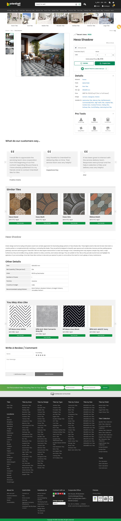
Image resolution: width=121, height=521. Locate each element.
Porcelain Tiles (57, 410)
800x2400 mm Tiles (89, 428)
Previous (6, 19)
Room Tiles (47, 10)
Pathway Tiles (26, 432)
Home (7, 30)
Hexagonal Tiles (42, 456)
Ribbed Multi (68, 217)
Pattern (97, 97)
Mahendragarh (11, 462)
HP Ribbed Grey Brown (99, 329)
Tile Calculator (103, 461)
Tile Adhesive (41, 511)
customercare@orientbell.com (81, 506)
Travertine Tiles (42, 425)
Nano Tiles (56, 449)
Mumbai (9, 420)
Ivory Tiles (71, 425)
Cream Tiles (71, 430)
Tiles (12, 30)
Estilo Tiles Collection (105, 424)
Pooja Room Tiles (27, 456)
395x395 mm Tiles (88, 414)
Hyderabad (10, 433)
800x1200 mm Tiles (88, 423)
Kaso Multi (13, 217)
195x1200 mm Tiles (88, 432)
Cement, (85, 97)
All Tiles (9, 10)
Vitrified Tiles (63, 10)
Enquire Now (106, 63)
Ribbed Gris (94, 217)
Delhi (8, 417)
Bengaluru (10, 422)
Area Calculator (103, 463)
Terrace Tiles (26, 419)
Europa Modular (103, 447)
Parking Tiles (25, 410)
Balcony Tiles (26, 423)
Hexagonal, (91, 97)
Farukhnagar (10, 482)
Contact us (25, 493)
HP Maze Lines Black (44, 329)
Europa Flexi (102, 449)
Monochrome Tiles (43, 450)
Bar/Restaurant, (106, 100)
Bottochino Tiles (42, 439)
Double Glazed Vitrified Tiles (59, 443)
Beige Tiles (71, 423)
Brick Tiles (40, 454)
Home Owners (42, 493)
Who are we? (10, 493)
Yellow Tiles (71, 428)
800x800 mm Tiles (88, 421)
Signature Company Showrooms (28, 503)
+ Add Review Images (20, 374)
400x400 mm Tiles (88, 441)
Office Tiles (25, 430)
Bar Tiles (24, 439)
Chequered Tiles (73, 414)
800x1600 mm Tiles (88, 425)
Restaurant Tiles (26, 441)
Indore (9, 448)
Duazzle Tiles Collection (105, 435)
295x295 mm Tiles (88, 434)
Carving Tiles (56, 455)
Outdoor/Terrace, (96, 105)
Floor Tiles (15, 10)
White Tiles (71, 407)
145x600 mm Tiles (88, 430)
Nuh (8, 466)
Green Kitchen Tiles (27, 470)
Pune (8, 442)
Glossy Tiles (102, 407)
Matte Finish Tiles (104, 405)
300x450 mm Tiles (88, 416)
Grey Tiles (71, 412)
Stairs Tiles (25, 454)
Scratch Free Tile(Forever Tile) (58, 439)
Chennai (9, 435)
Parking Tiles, (106, 105)
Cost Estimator (103, 468)
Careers (9, 498)
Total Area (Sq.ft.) (79, 51)
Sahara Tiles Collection (105, 430)
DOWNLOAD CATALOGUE (62, 394)
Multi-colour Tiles (73, 441)
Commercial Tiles (27, 436)
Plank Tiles (40, 461)
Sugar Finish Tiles (103, 410)
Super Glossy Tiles (104, 412)
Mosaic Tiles (41, 468)
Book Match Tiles (42, 441)
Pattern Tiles (41, 419)
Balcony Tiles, (97, 100)
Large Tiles (25, 459)
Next (115, 19)
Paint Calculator (103, 466)
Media (8, 500)
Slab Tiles (24, 461)
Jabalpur (9, 446)
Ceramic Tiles (72, 10)
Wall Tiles (22, 10)
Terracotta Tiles (72, 405)
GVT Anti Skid (26, 463)
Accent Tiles (25, 445)
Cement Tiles (41, 421)
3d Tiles (40, 405)
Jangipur (9, 428)
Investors (107, 10)
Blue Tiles (70, 416)
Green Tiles (71, 421)
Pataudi (9, 473)
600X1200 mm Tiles (89, 407)
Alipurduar (10, 426)
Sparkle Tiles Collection (105, 422)
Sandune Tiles (72, 448)
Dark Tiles (71, 436)
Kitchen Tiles (39, 10)
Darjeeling (10, 424)
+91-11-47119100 (74, 504)
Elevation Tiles (26, 412)
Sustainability (10, 502)
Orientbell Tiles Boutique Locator (29, 507)
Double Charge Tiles (58, 419)
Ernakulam (10, 457)
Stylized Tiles (41, 452)
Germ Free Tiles (57, 434)
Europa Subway (103, 451)
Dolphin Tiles (25, 474)
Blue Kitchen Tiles (27, 468)
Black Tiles (71, 410)
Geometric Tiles (42, 443)
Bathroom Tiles (30, 10)
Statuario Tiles (42, 430)
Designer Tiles (57, 412)
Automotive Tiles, (87, 100)
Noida (8, 468)
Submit (105, 388)
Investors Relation (12, 496)
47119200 (83, 504)
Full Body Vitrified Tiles (59, 430)
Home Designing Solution (42, 498)
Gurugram (10, 471)
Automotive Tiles (27, 448)
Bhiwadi (9, 475)
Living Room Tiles (27, 421)
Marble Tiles (55, 10)
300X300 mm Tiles (88, 410)
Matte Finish (85, 83)
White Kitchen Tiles (27, 465)
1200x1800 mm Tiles (89, 445)
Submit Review (49, 374)
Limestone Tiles (42, 459)
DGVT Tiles (56, 436)
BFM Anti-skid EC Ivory (72, 329)
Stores (98, 6)
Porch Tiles (25, 428)
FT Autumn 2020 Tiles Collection (105, 427)
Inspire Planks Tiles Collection (104, 444)
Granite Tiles (41, 414)
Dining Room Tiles (27, 434)
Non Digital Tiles (57, 451)
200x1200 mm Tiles (88, 419)
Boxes (97, 51)
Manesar (9, 477)
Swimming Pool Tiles (106, 107)
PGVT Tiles (56, 428)
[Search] (79, 4)
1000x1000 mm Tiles (89, 443)
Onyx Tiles (40, 434)
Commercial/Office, (88, 102)
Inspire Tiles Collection (105, 437)
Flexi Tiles (80, 10)
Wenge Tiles (71, 443)
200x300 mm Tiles (88, 436)
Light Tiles (71, 434)
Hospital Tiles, (109, 102)
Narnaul (9, 460)
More (112, 10)
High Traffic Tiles (27, 452)
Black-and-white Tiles (74, 450)
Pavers (84, 79)
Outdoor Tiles (26, 416)
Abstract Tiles (41, 448)
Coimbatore (10, 453)
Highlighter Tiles (57, 425)
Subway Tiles (87, 10)
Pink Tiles (70, 432)
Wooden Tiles (41, 407)
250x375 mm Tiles (88, 439)
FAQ (23, 496)
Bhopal (9, 444)
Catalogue (107, 6)
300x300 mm (86, 90)
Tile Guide (40, 513)
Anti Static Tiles (57, 453)
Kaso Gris (40, 217)
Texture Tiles (41, 412)
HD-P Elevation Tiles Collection (104, 440)
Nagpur (9, 451)
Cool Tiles (55, 423)
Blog (102, 10)
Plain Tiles (40, 432)
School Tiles (25, 450)
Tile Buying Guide (42, 502)
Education (40, 496)
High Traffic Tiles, (100, 102)
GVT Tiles (55, 421)
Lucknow (9, 440)
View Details (20, 223)
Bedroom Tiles (26, 414)
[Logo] (13, 4)
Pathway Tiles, (86, 107)
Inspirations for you (43, 504)
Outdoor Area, (86, 105)
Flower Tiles (41, 423)
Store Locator (26, 498)
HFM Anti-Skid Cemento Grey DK (19, 330)
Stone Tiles (41, 416)
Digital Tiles (56, 416)
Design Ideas (96, 10)
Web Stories (41, 506)
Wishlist (85, 63)
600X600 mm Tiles (88, 405)
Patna (8, 455)
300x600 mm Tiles (88, 412)
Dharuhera (10, 480)
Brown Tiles (71, 445)
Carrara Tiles (41, 445)
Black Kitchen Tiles (27, 472)
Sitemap (24, 500)
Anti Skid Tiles (56, 414)
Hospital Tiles (26, 443)
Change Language (58, 500)
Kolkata (9, 437)
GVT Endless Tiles (58, 458)
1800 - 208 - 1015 (101, 2)
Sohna (9, 464)
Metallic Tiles (41, 436)
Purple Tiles (71, 439)
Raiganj (9, 431)
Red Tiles (70, 419)
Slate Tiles (40, 428)
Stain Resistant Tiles (58, 447)
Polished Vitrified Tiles (59, 432)
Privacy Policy (97, 493)
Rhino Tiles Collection (105, 432)
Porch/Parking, (95, 107)
